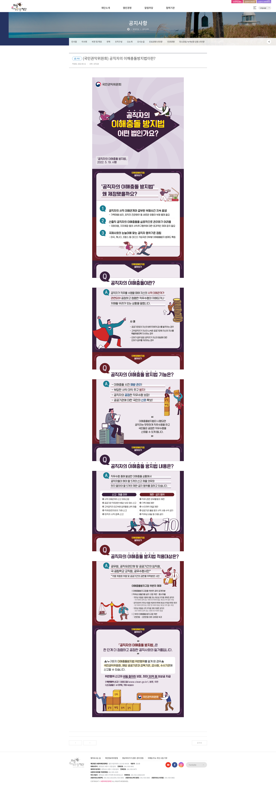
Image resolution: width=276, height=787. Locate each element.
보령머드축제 (237, 2)
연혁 (108, 41)
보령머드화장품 (250, 2)
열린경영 (127, 7)
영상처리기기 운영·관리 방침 (132, 758)
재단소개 (105, 7)
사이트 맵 (254, 7)
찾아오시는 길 (96, 758)
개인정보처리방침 (111, 758)
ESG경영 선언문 (156, 41)
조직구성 (118, 41)
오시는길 (141, 41)
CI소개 (130, 41)
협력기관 (170, 7)
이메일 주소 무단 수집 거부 (157, 758)
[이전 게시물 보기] (75, 742)
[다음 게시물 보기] (89, 742)
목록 (200, 743)
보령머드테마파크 (264, 2)
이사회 (84, 41)
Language (263, 8)
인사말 (74, 41)
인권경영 (171, 41)
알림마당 (148, 7)
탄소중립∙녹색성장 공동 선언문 (192, 41)
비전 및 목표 (97, 41)
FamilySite (193, 765)
